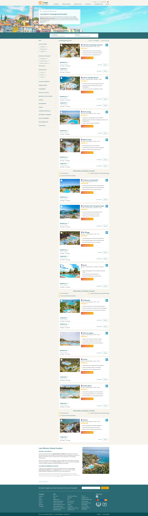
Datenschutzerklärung (72, 496)
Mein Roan (104, 1)
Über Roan (55, 496)
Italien (40, 497)
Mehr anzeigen (42, 65)
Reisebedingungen (57, 509)
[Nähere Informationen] (68, 62)
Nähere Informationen (43, 481)
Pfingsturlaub (56, 499)
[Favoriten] (98, 1)
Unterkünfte (87, 4)
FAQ (68, 499)
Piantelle (69, 504)
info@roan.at (67, 514)
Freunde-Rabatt (85, 506)
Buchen (105, 64)
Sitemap (99, 514)
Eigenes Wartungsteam (58, 501)
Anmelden (104, 487)
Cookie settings (106, 514)
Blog (54, 497)
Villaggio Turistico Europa (72, 508)
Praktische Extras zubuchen (59, 508)
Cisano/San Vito (70, 509)
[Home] (40, 11)
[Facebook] (97, 496)
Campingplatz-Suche (98, 4)
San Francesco (70, 502)
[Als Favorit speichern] (61, 45)
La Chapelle (70, 506)
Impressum (69, 497)
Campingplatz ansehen (87, 57)
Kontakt (107, 4)
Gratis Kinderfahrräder (58, 506)
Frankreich (41, 496)
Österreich (41, 504)
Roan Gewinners (70, 501)
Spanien (40, 501)
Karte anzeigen (106, 40)
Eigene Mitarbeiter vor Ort (59, 504)
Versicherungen (85, 501)
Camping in (56, 4)
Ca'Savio (83, 496)
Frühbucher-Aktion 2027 (87, 499)
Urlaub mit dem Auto (57, 502)
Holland (40, 502)
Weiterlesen (42, 22)
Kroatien (40, 499)
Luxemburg (41, 506)
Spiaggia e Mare (85, 497)
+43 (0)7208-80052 (59, 514)
